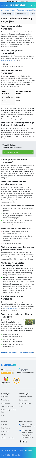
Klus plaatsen (5, 403)
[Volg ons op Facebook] (20, 441)
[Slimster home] (18, 5)
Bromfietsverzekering (11, 152)
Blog (2, 415)
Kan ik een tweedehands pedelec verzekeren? (17, 353)
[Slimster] (2, 10)
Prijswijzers (5, 400)
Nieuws (3, 434)
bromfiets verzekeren (11, 308)
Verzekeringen (10, 10)
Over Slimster (5, 428)
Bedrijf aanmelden (25, 397)
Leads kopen (23, 400)
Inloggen (4, 425)
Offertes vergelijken (7, 406)
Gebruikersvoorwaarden (9, 450)
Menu (6, 5)
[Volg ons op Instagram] (23, 441)
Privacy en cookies (26, 450)
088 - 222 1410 (27, 424)
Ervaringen (4, 431)
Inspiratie (4, 397)
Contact (21, 406)
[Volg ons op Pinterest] (26, 441)
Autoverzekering (21, 14)
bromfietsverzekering (8, 60)
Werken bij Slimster (7, 438)
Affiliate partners (25, 403)
